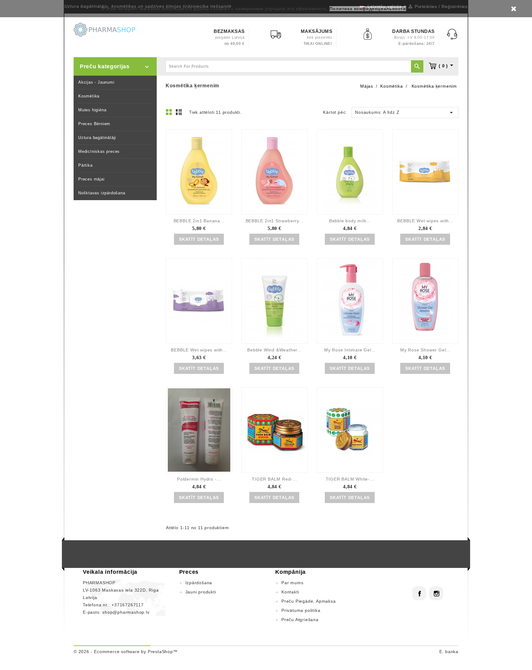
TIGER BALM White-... (350, 479)
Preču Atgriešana (300, 619)
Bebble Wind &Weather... (274, 349)
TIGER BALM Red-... (274, 479)
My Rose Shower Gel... (425, 349)
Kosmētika (88, 96)
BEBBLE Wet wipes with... (425, 220)
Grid (170, 113)
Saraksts (179, 113)
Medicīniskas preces (99, 151)
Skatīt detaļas (199, 239)
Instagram (436, 593)
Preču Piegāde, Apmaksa (308, 601)
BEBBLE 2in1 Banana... (199, 220)
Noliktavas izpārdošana (101, 193)
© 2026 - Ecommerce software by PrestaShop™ (126, 651)
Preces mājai (91, 179)
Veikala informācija (110, 572)
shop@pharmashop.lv (125, 612)
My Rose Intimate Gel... (350, 349)
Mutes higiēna (92, 110)
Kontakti (290, 591)
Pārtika (85, 165)
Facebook (419, 593)
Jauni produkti (200, 591)
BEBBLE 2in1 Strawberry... (275, 220)
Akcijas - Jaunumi (96, 82)
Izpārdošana (198, 582)
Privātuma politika (300, 610)
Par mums (292, 582)
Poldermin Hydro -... (199, 479)
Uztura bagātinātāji (97, 137)
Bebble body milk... (350, 220)
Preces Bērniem (94, 123)
